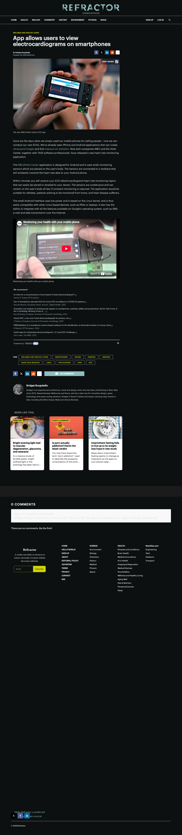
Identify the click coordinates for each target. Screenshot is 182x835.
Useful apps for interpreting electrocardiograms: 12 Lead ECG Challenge (44, 332)
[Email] (118, 52)
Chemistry (94, 557)
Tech (148, 553)
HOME (14, 20)
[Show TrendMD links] (118, 343)
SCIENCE (94, 546)
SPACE (103, 20)
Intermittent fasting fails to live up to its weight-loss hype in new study (105, 445)
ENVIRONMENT (77, 20)
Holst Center (32, 164)
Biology (93, 553)
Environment (95, 549)
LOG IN (160, 20)
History (93, 560)
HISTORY (63, 20)
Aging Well (17, 420)
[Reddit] (112, 52)
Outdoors (150, 557)
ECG (90, 363)
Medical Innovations (127, 557)
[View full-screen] (116, 61)
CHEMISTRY (49, 20)
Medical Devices (125, 568)
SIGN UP (149, 20)
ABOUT (65, 557)
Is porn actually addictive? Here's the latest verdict (64, 445)
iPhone (78, 357)
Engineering (151, 549)
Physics (93, 568)
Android (92, 357)
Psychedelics (124, 572)
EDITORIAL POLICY (70, 560)
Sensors (106, 357)
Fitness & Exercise (126, 587)
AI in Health (123, 560)
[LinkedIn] (107, 52)
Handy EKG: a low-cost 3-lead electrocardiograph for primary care (41, 318)
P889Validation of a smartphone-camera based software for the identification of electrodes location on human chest (62, 325)
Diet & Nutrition (97, 420)
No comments (67, 373)
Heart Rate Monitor (30, 363)
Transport (150, 560)
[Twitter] (102, 52)
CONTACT (66, 575)
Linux (49, 363)
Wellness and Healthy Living (26, 33)
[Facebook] (96, 52)
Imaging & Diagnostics (128, 564)
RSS (63, 579)
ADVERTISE (67, 564)
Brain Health (123, 553)
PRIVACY (66, 572)
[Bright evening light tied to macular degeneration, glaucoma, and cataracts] (27, 427)
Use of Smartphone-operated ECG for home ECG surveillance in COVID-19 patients (49, 302)
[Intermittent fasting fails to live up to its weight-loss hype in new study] (105, 427)
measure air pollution (57, 148)
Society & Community (60, 420)
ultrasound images (23, 148)
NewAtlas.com (152, 546)
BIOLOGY (36, 20)
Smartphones (61, 357)
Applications (64, 363)
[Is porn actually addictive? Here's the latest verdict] (66, 427)
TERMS (65, 568)
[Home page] (91, 8)
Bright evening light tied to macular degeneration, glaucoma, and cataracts (27, 447)
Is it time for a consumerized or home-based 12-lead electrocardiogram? (44, 295)
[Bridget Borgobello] (18, 389)
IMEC (21, 164)
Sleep (120, 590)
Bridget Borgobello (37, 385)
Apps (80, 363)
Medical (93, 564)
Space (92, 572)
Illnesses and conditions (128, 549)
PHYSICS (92, 20)
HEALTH (24, 20)
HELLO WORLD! (69, 549)
